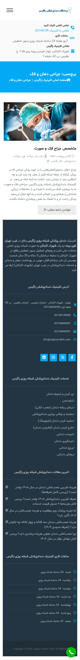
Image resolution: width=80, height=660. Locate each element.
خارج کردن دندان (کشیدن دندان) (53, 427)
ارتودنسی (67, 400)
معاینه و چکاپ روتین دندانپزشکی (52, 414)
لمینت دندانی (65, 434)
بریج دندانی (66, 447)
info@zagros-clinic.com (57, 339)
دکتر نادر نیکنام (35, 156)
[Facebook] (72, 357)
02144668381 (62, 323)
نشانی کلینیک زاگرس (58, 45)
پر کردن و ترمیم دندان (60, 393)
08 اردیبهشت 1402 (60, 156)
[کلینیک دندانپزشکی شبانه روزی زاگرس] (55, 10)
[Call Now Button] (71, 652)
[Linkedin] (44, 357)
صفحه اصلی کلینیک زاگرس (50, 80)
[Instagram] (53, 357)
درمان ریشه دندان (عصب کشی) (54, 407)
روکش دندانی (65, 454)
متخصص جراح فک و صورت (55, 148)
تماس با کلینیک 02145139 (52, 30)
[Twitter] (62, 357)
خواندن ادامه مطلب (58, 209)
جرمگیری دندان (64, 441)
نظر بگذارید (56, 160)
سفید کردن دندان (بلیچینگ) (55, 420)
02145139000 (62, 315)
